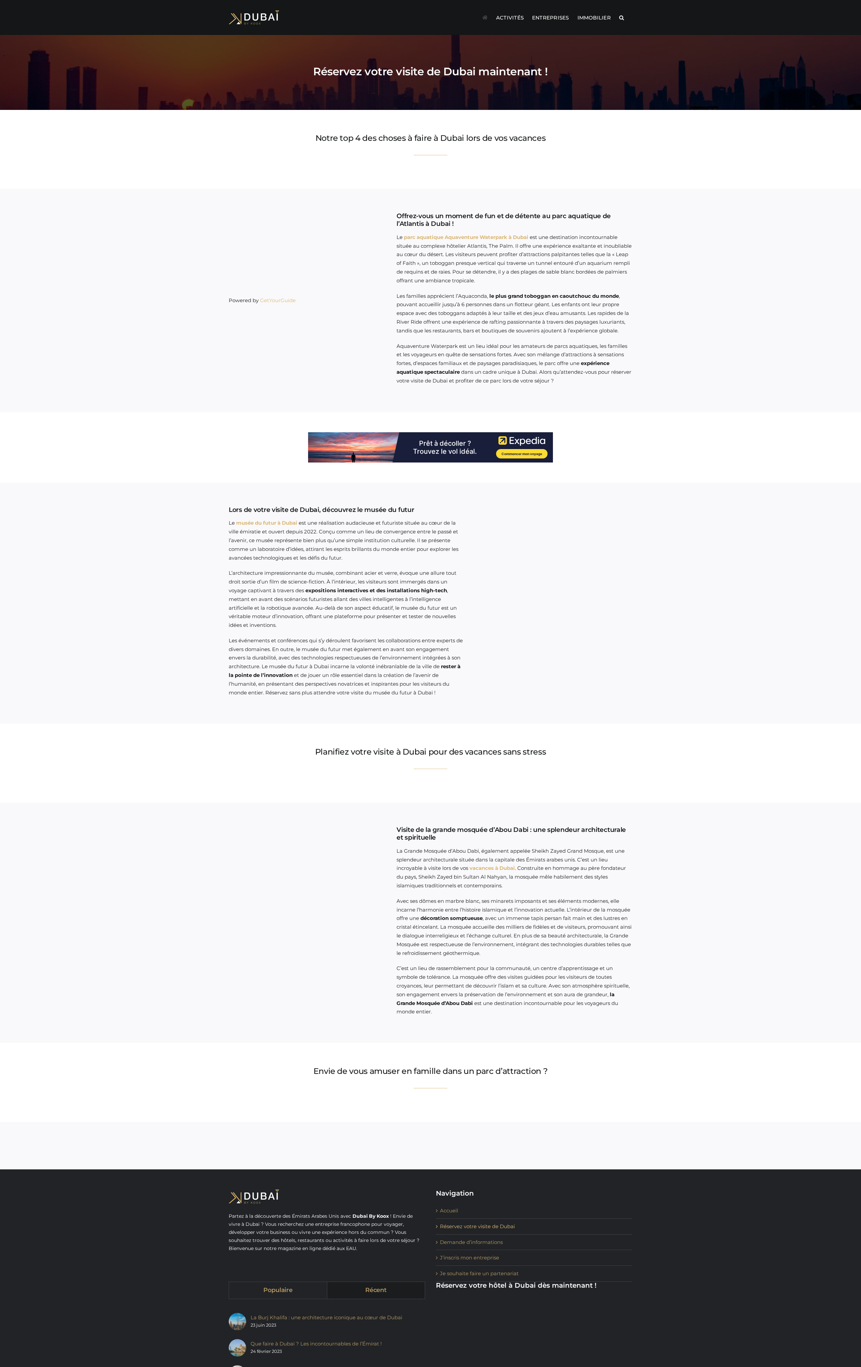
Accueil (449, 1210)
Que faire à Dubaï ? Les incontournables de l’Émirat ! (316, 1343)
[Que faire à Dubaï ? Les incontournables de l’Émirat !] (237, 1348)
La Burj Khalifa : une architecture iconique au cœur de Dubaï (326, 1317)
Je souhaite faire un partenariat (479, 1273)
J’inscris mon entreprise (469, 1257)
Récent (375, 1290)
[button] (621, 17)
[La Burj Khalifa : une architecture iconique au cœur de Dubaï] (237, 1321)
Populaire (278, 1290)
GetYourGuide (278, 300)
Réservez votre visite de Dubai (477, 1226)
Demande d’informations (471, 1242)
